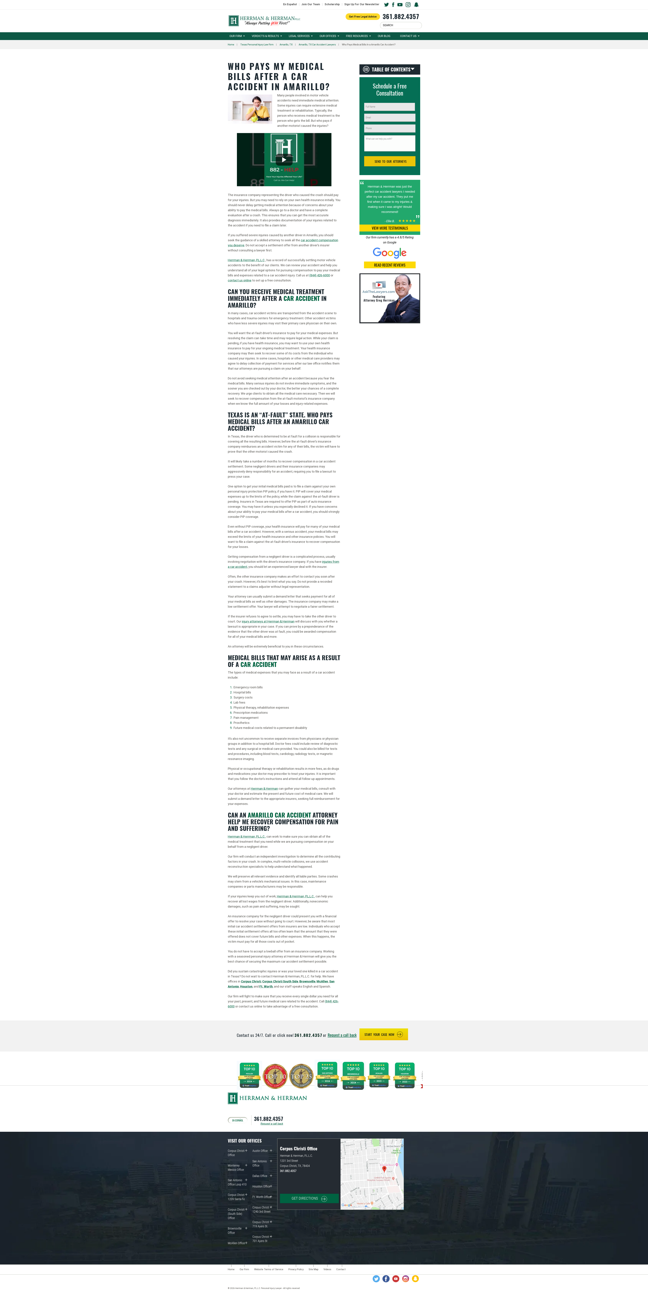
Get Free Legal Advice (363, 16)
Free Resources (357, 36)
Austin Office (260, 1151)
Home (231, 44)
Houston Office (261, 1186)
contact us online (239, 280)
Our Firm (236, 36)
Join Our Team (310, 4)
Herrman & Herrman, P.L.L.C (246, 260)
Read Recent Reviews (389, 265)
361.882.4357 (401, 16)
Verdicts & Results (265, 36)
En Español (290, 4)
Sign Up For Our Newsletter (361, 4)
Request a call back (342, 1035)
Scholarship (332, 4)
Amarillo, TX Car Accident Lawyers (317, 44)
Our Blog (384, 36)
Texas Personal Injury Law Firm (257, 44)
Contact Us (408, 36)
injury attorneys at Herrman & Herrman (268, 621)
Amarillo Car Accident (279, 814)
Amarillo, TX (286, 44)
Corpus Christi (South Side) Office (236, 1214)
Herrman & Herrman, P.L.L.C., (247, 836)
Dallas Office (259, 1176)
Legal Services (299, 36)
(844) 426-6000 (319, 275)
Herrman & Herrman (264, 788)
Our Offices (328, 36)
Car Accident (302, 298)
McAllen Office (236, 1243)
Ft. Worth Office (261, 1197)
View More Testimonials (390, 228)
